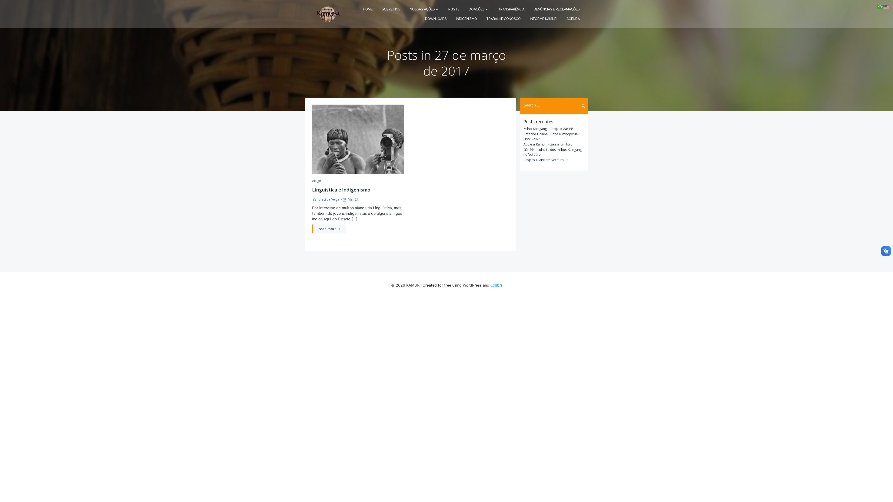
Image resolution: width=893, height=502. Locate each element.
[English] (886, 6)
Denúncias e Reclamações (557, 9)
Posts (454, 9)
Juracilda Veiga (328, 199)
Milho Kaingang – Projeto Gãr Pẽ (548, 128)
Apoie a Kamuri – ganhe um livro (548, 144)
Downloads (436, 19)
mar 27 (353, 199)
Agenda (573, 19)
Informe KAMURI (543, 19)
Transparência (511, 9)
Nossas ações (422, 9)
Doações (477, 9)
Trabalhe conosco (503, 19)
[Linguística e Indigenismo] (358, 139)
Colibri (496, 285)
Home (368, 9)
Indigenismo (466, 19)
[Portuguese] (880, 6)
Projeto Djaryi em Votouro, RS (546, 160)
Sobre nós (391, 9)
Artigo (316, 180)
